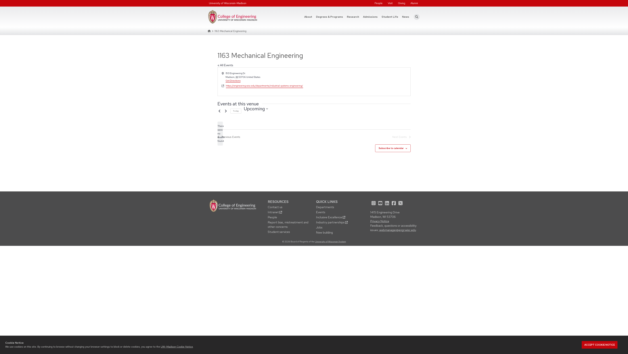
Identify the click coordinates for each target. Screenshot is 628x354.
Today (236, 111)
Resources (278, 201)
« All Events (225, 65)
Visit (390, 3)
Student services (279, 232)
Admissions (370, 17)
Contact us (275, 207)
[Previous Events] (219, 111)
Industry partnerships (330, 222)
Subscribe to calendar (391, 148)
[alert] (220, 133)
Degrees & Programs (330, 17)
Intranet (273, 212)
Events (320, 212)
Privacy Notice (379, 221)
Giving (401, 3)
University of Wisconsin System (330, 241)
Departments (325, 207)
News (405, 17)
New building (324, 232)
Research (353, 17)
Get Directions (233, 80)
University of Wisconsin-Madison (227, 3)
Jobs (319, 227)
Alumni (414, 3)
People (379, 3)
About (308, 17)
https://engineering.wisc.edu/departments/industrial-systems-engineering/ (264, 85)
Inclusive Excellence (329, 217)
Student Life (390, 17)
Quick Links (327, 201)
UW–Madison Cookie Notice (177, 346)
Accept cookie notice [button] (599, 344)
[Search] (415, 17)
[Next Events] (226, 111)
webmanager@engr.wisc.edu (397, 230)
